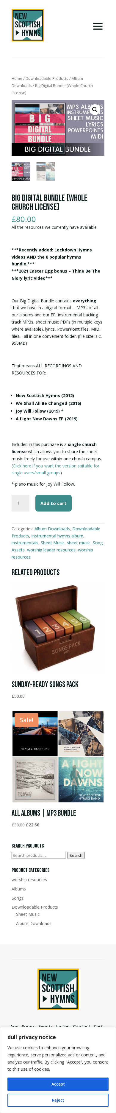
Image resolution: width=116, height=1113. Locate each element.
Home (17, 78)
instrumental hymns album (57, 536)
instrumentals (25, 542)
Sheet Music (53, 542)
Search (76, 855)
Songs (17, 898)
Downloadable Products (47, 78)
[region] (58, 1070)
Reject (58, 1100)
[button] (95, 109)
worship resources (29, 879)
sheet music (78, 542)
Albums (19, 889)
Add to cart (53, 503)
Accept (58, 1084)
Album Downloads (52, 528)
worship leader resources (51, 550)
